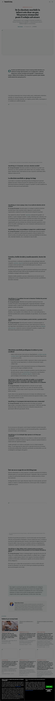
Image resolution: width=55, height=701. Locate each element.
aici (19, 694)
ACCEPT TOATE (49, 686)
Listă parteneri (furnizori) (29, 690)
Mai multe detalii (18, 686)
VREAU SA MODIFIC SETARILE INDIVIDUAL (48, 690)
